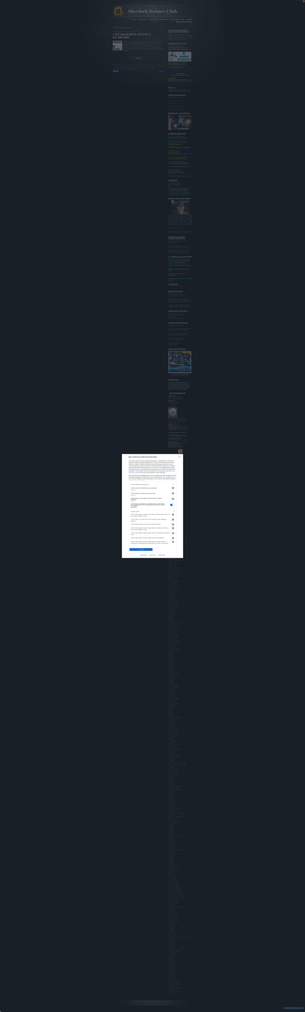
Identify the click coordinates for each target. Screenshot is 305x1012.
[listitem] (152, 484)
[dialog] (152, 506)
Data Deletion (143, 555)
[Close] (179, 457)
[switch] (172, 488)
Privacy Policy (161, 555)
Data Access (152, 555)
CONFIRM (141, 549)
